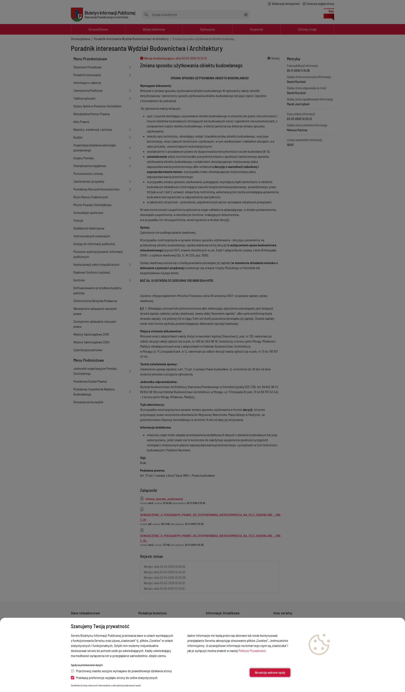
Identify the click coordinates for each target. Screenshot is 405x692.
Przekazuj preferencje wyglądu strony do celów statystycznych (117, 678)
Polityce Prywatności (252, 651)
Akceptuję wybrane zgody (270, 672)
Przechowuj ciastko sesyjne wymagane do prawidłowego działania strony (124, 671)
